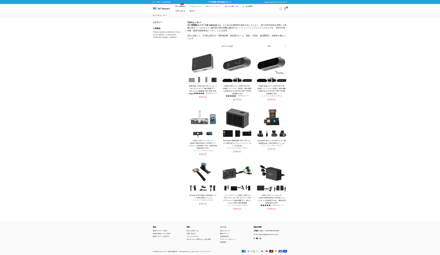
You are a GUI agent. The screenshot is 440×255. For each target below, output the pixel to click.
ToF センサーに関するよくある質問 (199, 239)
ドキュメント (195, 6)
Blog (192, 11)
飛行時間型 (266, 25)
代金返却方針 (224, 236)
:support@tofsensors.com (268, 234)
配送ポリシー (224, 233)
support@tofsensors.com (275, 2)
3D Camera (180, 5)
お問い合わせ (180, 11)
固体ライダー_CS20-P (161, 236)
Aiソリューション (212, 6)
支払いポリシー (225, 231)
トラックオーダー (193, 236)
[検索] (281, 8)
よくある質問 (248, 6)
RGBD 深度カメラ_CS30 (161, 233)
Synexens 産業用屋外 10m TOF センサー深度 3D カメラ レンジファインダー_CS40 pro (237, 143)
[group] (205, 93)
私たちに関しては (231, 6)
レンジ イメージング (246, 27)
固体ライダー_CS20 (160, 231)
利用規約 (223, 242)
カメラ (258, 27)
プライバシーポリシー (227, 239)
